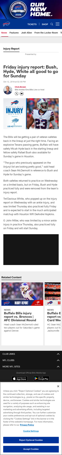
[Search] (52, 24)
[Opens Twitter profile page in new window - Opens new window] (17, 94)
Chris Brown (20, 87)
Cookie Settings (31, 431)
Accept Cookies (31, 449)
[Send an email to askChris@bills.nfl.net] (22, 94)
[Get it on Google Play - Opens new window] (41, 380)
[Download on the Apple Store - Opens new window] (19, 379)
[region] (31, 418)
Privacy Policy (27, 425)
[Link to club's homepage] (6, 22)
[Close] (58, 386)
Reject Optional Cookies (31, 440)
